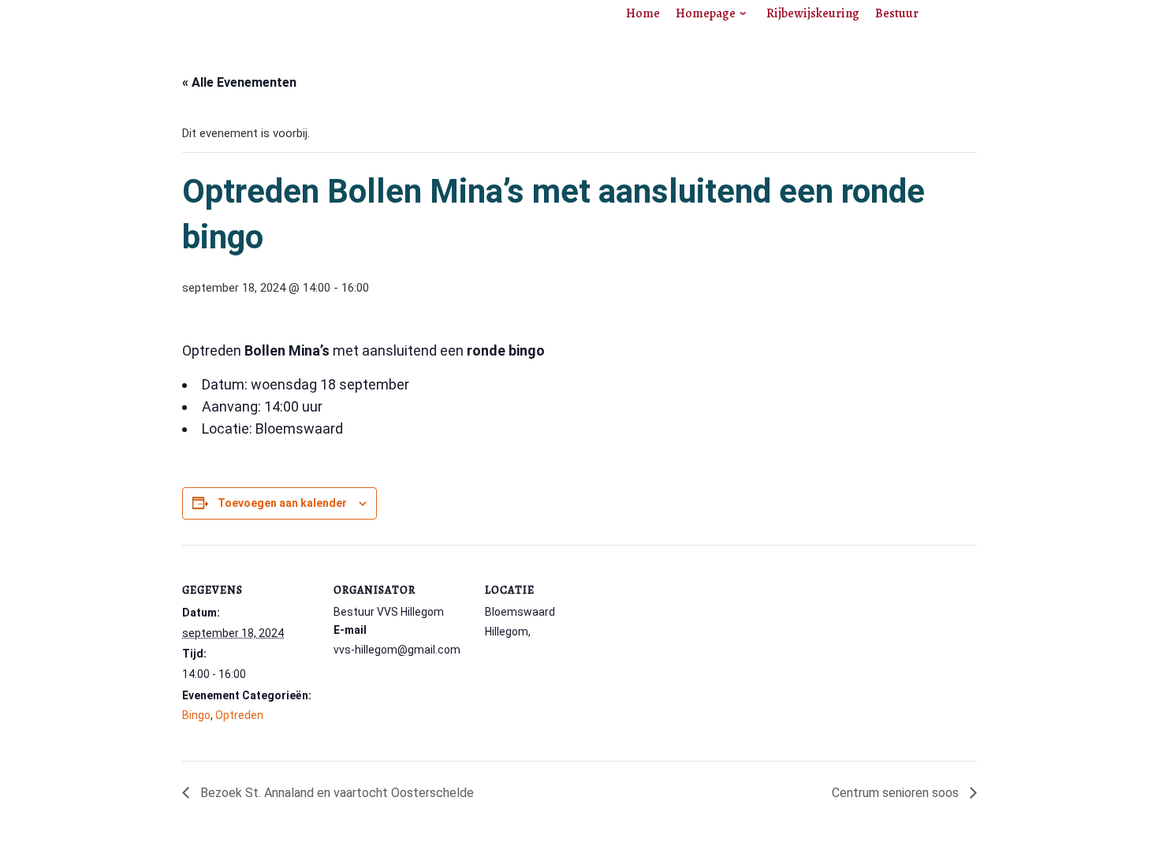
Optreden (239, 715)
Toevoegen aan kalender (282, 503)
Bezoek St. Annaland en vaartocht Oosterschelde (335, 792)
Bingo (196, 715)
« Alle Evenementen (239, 82)
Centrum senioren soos (897, 792)
